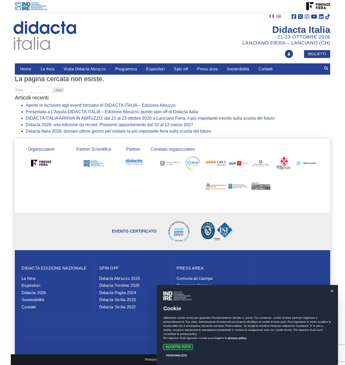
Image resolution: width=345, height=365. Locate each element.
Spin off (181, 69)
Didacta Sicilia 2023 (117, 299)
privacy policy (237, 337)
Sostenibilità (238, 69)
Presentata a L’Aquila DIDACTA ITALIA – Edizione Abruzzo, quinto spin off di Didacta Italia (112, 111)
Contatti (265, 69)
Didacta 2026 (34, 292)
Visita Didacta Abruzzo (85, 69)
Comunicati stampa (195, 278)
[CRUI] (215, 164)
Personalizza (176, 355)
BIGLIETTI (317, 54)
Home (26, 69)
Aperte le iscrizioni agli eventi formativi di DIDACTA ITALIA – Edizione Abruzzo (100, 105)
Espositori (155, 69)
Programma (126, 69)
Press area (207, 69)
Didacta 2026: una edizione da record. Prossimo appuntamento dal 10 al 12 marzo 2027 (109, 124)
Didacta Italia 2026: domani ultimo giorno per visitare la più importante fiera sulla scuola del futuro (118, 131)
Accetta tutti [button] (178, 347)
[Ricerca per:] (34, 90)
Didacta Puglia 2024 (117, 292)
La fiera (47, 69)
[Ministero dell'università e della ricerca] (193, 164)
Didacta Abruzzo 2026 (119, 278)
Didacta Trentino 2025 (119, 285)
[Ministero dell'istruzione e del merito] (170, 164)
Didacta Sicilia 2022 (117, 307)
